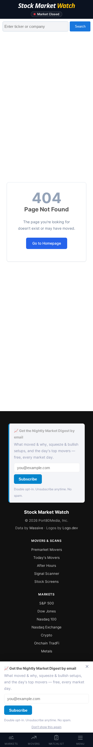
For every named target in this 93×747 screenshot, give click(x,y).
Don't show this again (46, 727)
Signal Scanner (46, 573)
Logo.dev (70, 528)
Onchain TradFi (46, 643)
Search (80, 26)
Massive (36, 528)
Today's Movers (46, 557)
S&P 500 (46, 603)
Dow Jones (46, 611)
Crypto (46, 635)
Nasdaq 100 (47, 619)
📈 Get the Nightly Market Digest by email (44, 434)
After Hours (46, 565)
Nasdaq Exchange (46, 627)
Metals (46, 651)
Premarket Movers (46, 549)
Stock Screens (46, 581)
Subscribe (28, 479)
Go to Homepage (46, 243)
